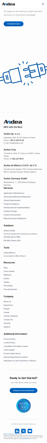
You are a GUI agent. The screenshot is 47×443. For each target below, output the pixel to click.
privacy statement (24, 438)
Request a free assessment (23, 390)
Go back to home (13, 24)
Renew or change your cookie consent (13, 434)
